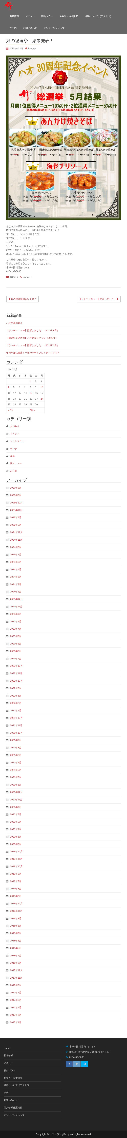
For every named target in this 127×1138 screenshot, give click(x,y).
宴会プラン (47, 16)
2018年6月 (15, 940)
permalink (27, 277)
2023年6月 (15, 636)
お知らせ (14, 277)
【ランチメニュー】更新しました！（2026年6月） (32, 330)
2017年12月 (16, 970)
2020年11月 (16, 799)
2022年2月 (15, 703)
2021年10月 (16, 732)
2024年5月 (15, 569)
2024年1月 (15, 591)
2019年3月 (15, 888)
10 (42, 387)
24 (42, 398)
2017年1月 (15, 1022)
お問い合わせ (30, 28)
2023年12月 (16, 599)
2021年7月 (15, 755)
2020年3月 (15, 836)
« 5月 (10, 410)
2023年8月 (15, 621)
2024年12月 (16, 532)
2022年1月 (15, 710)
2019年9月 (15, 874)
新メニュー (16, 463)
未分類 (13, 470)
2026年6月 (15, 487)
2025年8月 (15, 517)
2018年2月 (15, 963)
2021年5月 (15, 770)
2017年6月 (15, 1000)
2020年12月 (16, 792)
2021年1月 (15, 784)
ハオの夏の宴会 (14, 323)
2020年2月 (15, 844)
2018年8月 (15, 925)
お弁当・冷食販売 (69, 16)
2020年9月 (15, 807)
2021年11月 (16, 725)
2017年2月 (15, 1015)
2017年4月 (15, 1007)
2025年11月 (16, 510)
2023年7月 (15, 628)
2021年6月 (15, 762)
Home (7, 1048)
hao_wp (32, 48)
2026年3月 (15, 495)
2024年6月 (15, 562)
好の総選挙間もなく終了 (23, 299)
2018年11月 (16, 911)
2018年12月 (16, 903)
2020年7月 (15, 814)
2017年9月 (15, 985)
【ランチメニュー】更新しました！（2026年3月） (32, 345)
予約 (6, 1092)
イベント (14, 433)
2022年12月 (16, 666)
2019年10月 (16, 866)
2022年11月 (16, 673)
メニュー (30, 16)
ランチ (13, 448)
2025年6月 (15, 525)
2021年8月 (15, 747)
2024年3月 (15, 577)
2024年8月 (15, 547)
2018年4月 (15, 955)
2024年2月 (15, 584)
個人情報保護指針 (13, 1107)
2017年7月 (15, 992)
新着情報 (14, 16)
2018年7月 (15, 933)
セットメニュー (18, 441)
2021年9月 (15, 740)
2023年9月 (15, 614)
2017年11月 (16, 977)
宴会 (12, 456)
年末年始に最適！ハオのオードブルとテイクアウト (33, 352)
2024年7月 (15, 554)
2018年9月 (15, 918)
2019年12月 (16, 851)
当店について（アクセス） (98, 16)
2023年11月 (16, 606)
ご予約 (13, 28)
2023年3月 (15, 651)
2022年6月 (15, 688)
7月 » (32, 410)
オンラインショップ (54, 28)
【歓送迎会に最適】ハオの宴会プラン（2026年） (32, 338)
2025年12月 (16, 502)
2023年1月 (15, 658)
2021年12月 (16, 718)
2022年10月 (16, 680)
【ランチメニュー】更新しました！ (98, 299)
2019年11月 (16, 859)
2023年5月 (15, 643)
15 (31, 393)
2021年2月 (15, 777)
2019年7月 (15, 881)
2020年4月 (15, 829)
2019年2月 (15, 896)
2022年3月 (15, 695)
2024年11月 (16, 539)
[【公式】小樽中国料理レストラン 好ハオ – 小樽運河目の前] (8, 5)
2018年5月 (15, 948)
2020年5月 (15, 821)
